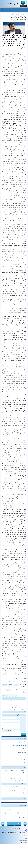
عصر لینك (13, 3)
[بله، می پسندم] (7, 690)
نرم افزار (24, 571)
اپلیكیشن (4, 684)
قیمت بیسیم (24, 762)
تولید (4, 809)
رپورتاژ (4, 813)
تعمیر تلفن (24, 749)
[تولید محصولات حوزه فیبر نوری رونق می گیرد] (2, 824)
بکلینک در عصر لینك (23, 840)
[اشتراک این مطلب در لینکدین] (6, 696)
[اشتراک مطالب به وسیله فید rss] (3, 696)
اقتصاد (24, 251)
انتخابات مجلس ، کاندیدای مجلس (19, 745)
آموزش (24, 83)
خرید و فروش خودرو (21, 752)
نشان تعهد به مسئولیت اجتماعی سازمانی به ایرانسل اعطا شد (17, 778)
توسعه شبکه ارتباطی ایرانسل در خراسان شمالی (19, 707)
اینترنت (23, 809)
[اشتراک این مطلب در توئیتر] (9, 696)
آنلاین (10, 684)
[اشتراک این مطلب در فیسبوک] (12, 696)
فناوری (10, 809)
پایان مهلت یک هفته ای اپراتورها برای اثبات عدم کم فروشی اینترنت (16, 786)
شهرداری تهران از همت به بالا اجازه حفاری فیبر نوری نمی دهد (16, 788)
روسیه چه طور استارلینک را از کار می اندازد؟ (19, 776)
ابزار (19, 817)
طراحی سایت (23, 756)
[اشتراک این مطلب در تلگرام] (15, 696)
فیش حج (24, 759)
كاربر (11, 813)
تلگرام (11, 527)
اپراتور (24, 817)
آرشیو (17, 823)
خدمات (8, 83)
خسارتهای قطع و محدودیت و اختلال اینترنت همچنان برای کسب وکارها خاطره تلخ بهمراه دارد (15, 771)
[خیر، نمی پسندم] (24, 692)
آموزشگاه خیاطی (22, 742)
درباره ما (25, 838)
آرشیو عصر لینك (23, 842)
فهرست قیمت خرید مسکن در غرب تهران (19, 792)
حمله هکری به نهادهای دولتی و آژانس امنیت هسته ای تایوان (17, 709)
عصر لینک (10, 823)
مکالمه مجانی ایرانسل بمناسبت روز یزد (20, 780)
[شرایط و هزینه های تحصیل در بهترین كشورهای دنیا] (25, 824)
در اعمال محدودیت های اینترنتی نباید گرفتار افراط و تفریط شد (16, 705)
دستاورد (19, 131)
